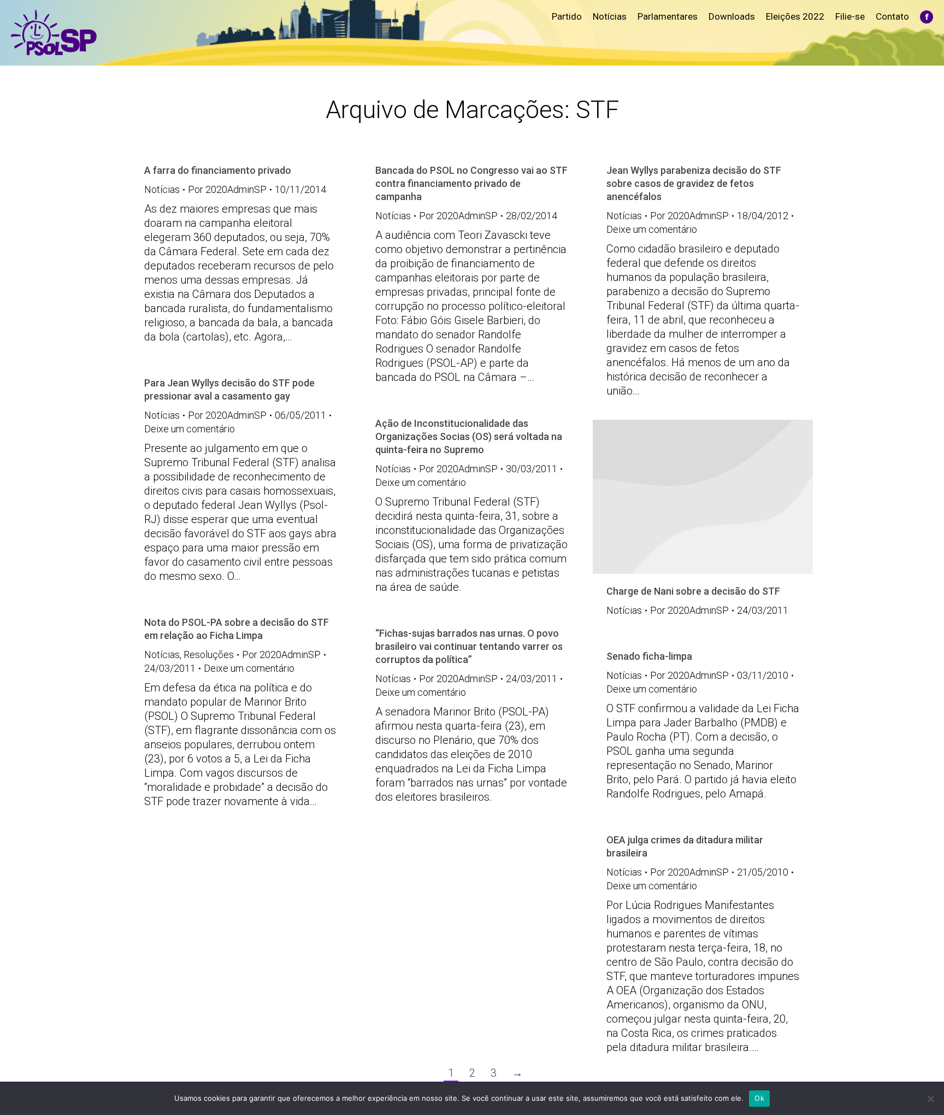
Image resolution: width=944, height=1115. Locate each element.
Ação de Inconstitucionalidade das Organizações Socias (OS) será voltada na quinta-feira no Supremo (468, 436)
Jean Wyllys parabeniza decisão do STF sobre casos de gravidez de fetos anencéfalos (693, 183)
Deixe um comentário (651, 229)
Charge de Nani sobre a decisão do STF (693, 591)
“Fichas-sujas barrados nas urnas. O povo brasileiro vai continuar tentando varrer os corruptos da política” (469, 646)
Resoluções (209, 654)
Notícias (162, 189)
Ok (759, 1098)
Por (227, 189)
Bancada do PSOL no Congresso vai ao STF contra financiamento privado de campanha (471, 183)
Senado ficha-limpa (649, 656)
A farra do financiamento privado (217, 170)
